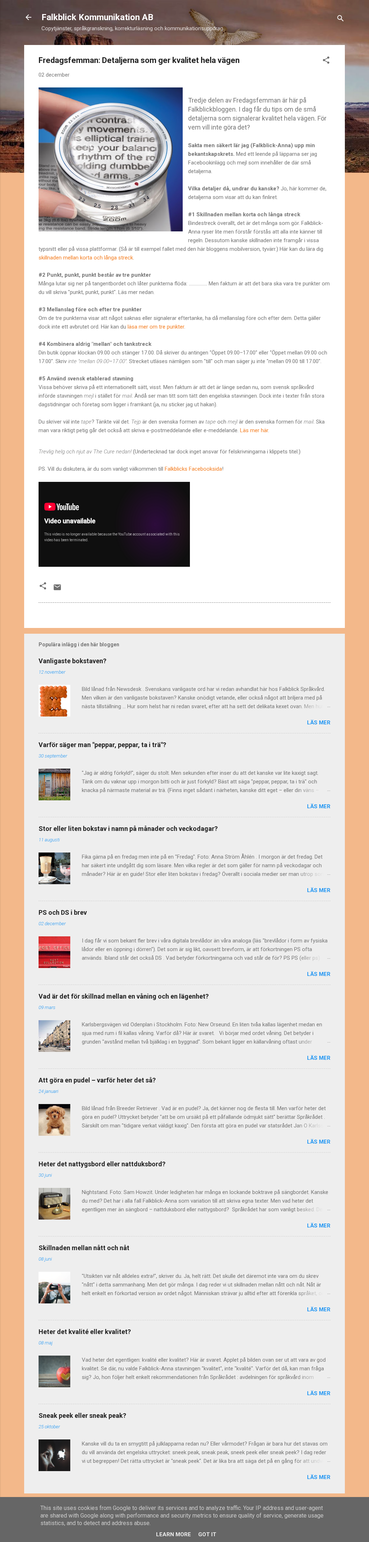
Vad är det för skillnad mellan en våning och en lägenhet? (124, 996)
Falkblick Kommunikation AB (97, 17)
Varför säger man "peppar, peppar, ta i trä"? (102, 745)
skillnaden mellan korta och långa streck (86, 257)
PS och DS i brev (63, 912)
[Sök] (340, 20)
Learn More (173, 1534)
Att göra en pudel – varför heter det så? (97, 1080)
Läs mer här (254, 430)
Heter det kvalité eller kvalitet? (85, 1331)
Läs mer (318, 722)
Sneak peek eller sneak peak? (82, 1415)
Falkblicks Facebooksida (193, 469)
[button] (326, 61)
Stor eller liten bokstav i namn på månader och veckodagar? (128, 828)
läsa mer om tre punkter (156, 327)
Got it (207, 1534)
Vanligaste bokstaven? (72, 661)
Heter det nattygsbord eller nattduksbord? (102, 1164)
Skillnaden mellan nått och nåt (84, 1248)
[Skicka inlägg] (57, 590)
